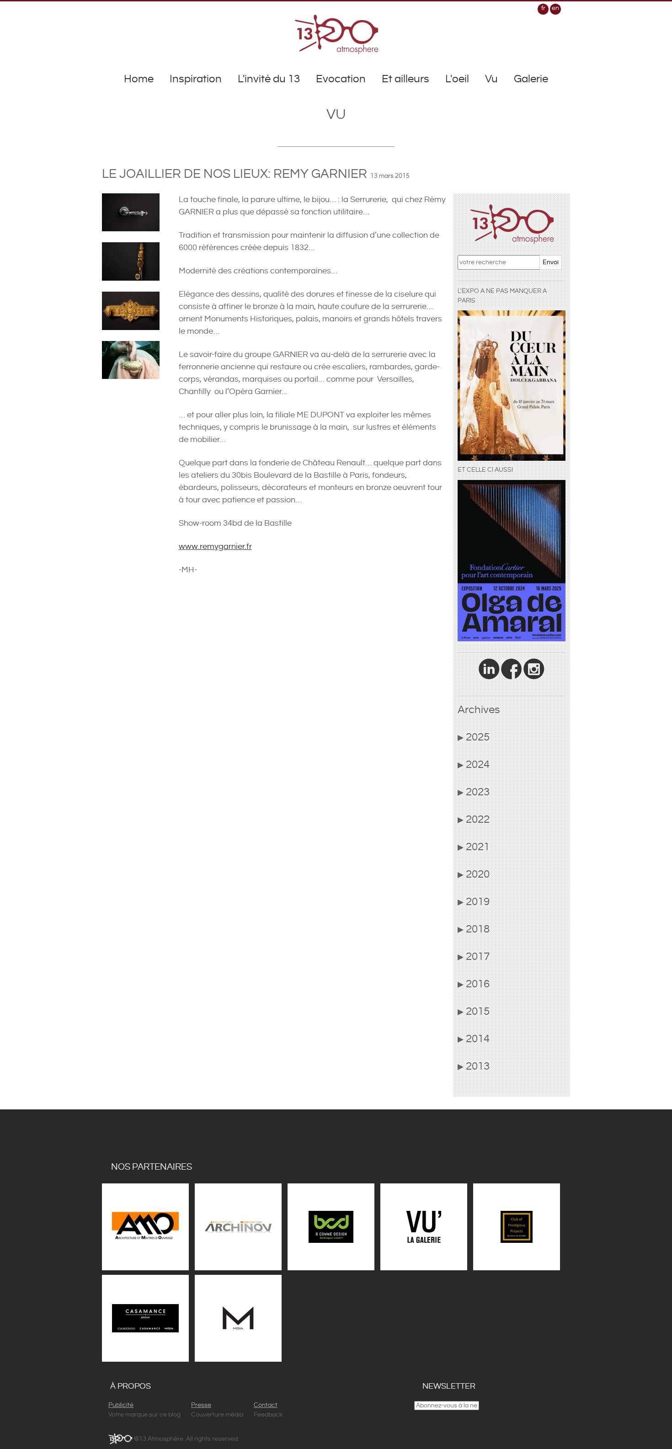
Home (139, 79)
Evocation (341, 79)
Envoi (551, 262)
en (555, 8)
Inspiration (196, 79)
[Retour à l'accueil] (336, 34)
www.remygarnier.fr (215, 546)
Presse (201, 1405)
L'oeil (457, 79)
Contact (265, 1405)
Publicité (120, 1405)
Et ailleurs (405, 79)
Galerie (531, 79)
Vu (491, 79)
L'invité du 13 (269, 79)
